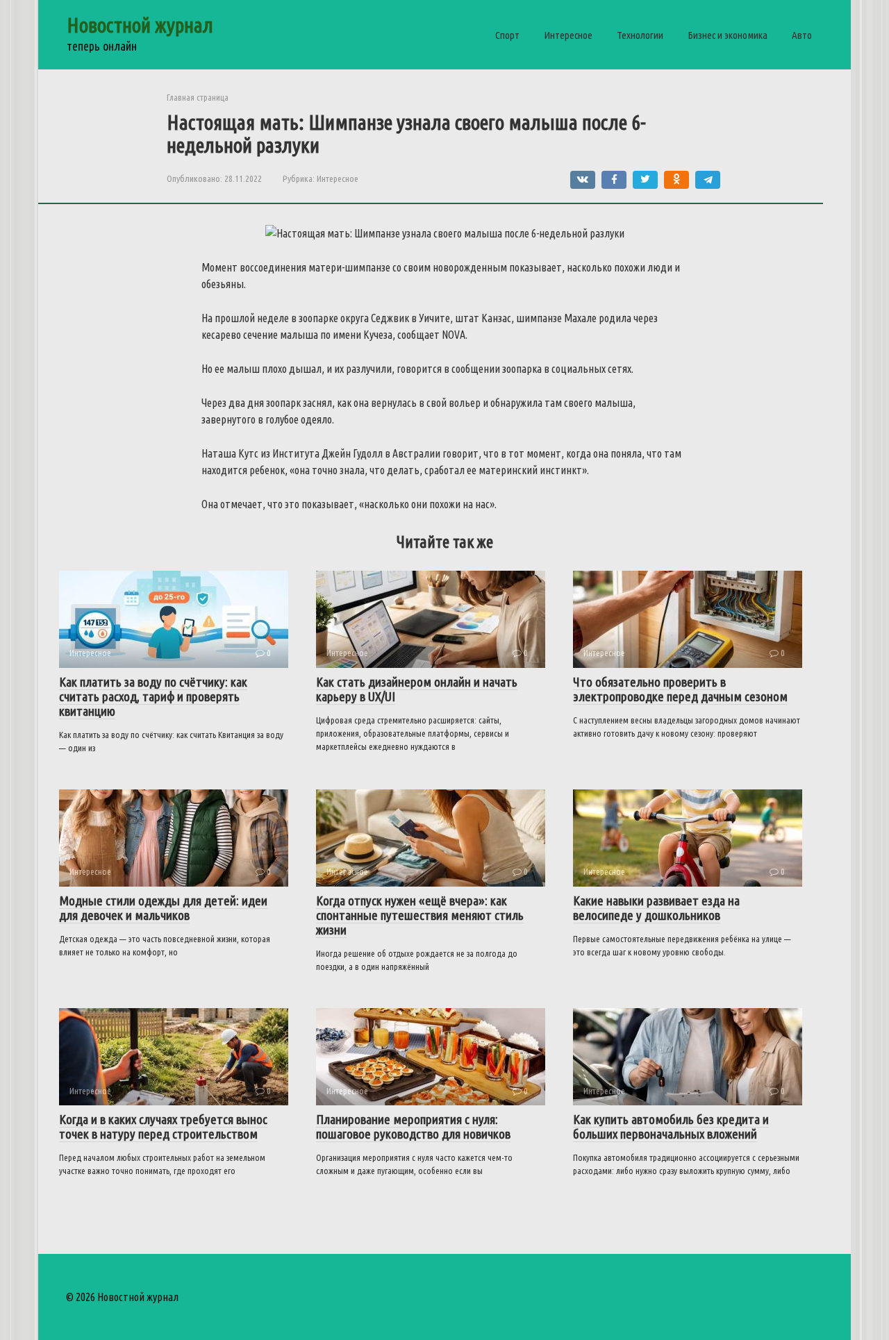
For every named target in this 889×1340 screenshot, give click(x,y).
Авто (802, 35)
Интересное (568, 35)
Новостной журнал (140, 25)
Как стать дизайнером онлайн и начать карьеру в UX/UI (416, 689)
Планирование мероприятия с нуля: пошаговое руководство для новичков (413, 1126)
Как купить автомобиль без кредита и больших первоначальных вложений (671, 1126)
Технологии (640, 35)
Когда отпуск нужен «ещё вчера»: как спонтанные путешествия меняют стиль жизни (420, 915)
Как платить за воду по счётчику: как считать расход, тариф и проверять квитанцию (153, 696)
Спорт (507, 35)
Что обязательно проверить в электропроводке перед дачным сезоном (680, 689)
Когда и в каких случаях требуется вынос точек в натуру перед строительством (163, 1126)
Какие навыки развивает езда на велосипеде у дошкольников (656, 908)
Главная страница (198, 97)
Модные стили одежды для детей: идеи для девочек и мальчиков (163, 908)
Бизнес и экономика (727, 35)
